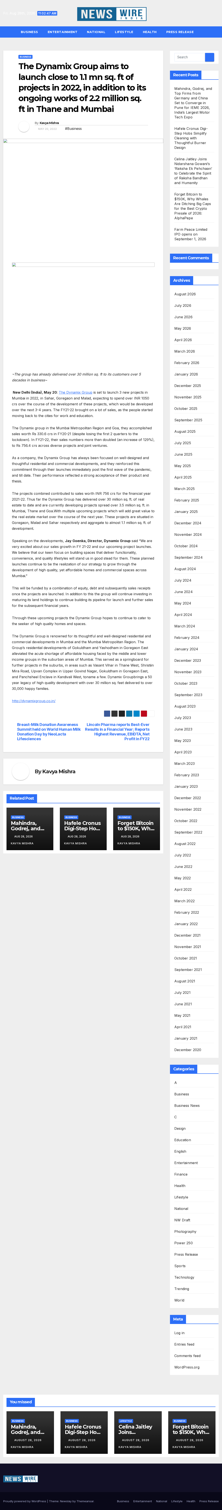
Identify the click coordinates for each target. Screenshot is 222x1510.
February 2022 (186, 912)
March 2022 (184, 901)
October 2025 (185, 408)
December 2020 (187, 1050)
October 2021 (185, 958)
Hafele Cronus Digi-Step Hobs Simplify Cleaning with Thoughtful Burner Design (191, 138)
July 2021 (182, 992)
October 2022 (185, 821)
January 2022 (186, 924)
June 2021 (183, 1004)
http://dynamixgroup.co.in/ (34, 701)
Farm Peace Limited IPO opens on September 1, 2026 (190, 234)
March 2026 (184, 351)
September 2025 (188, 420)
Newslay (66, 1501)
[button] (217, 32)
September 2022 (188, 832)
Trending (181, 1289)
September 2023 (188, 695)
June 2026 (183, 317)
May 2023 (182, 740)
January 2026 (186, 374)
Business (29, 32)
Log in (179, 1333)
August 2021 (184, 981)
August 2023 (185, 706)
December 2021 (187, 935)
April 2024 (183, 615)
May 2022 (182, 878)
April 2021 (182, 1027)
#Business (73, 128)
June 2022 (183, 866)
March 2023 (184, 763)
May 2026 (182, 328)
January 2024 (186, 649)
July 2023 (182, 718)
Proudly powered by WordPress (25, 1501)
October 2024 (186, 546)
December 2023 (187, 660)
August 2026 (185, 294)
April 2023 (183, 752)
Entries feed (184, 1344)
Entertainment (63, 32)
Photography (185, 1231)
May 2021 (182, 1015)
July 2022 (182, 855)
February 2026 (186, 363)
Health (150, 32)
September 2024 (188, 557)
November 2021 (187, 947)
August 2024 (185, 569)
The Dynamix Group (75, 392)
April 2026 (183, 340)
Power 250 (183, 1243)
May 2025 (182, 466)
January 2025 (186, 511)
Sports (180, 1266)
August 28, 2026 (28, 1440)
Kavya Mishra (49, 123)
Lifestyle (124, 32)
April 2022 (183, 889)
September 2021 (188, 969)
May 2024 (182, 603)
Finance (181, 1174)
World (179, 1300)
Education (182, 1140)
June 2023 (183, 729)
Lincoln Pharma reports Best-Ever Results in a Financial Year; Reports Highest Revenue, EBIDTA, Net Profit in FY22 (117, 731)
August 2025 (185, 431)
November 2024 (188, 534)
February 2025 (186, 500)
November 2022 (188, 809)
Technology (184, 1277)
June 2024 (183, 592)
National (96, 32)
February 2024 (187, 637)
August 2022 (185, 844)
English (180, 1151)
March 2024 (184, 626)
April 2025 (183, 477)
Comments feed (187, 1356)
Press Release (180, 32)
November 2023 (188, 672)
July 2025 (182, 443)
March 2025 (184, 489)
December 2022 (187, 798)
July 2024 (182, 580)
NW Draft (182, 1220)
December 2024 (188, 523)
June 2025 (183, 454)
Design (180, 1128)
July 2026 (182, 305)
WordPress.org (187, 1367)
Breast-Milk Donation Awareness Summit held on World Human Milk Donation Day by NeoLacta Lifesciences (49, 731)
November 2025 (188, 397)
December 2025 (187, 385)
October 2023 (185, 683)
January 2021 (185, 1038)
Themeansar (85, 1501)
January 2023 (186, 786)
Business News (187, 1105)
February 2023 (186, 775)
